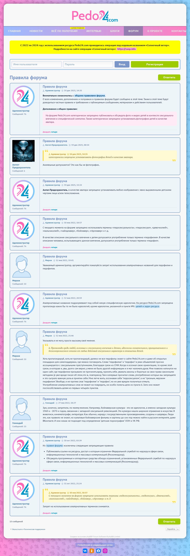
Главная (14, 31)
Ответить (169, 77)
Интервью (93, 31)
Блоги (114, 31)
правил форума (54, 445)
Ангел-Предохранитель (56, 145)
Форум (133, 31)
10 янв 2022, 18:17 (78, 492)
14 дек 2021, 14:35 (79, 154)
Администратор (52, 91)
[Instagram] (105, 551)
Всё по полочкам (64, 31)
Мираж (48, 260)
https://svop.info (126, 48)
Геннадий (49, 403)
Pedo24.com (84, 545)
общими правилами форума (90, 95)
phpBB (89, 536)
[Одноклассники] (92, 551)
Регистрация (154, 64)
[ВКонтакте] (85, 551)
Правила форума (55, 86)
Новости (36, 31)
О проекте (155, 31)
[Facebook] (98, 551)
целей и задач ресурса (147, 306)
